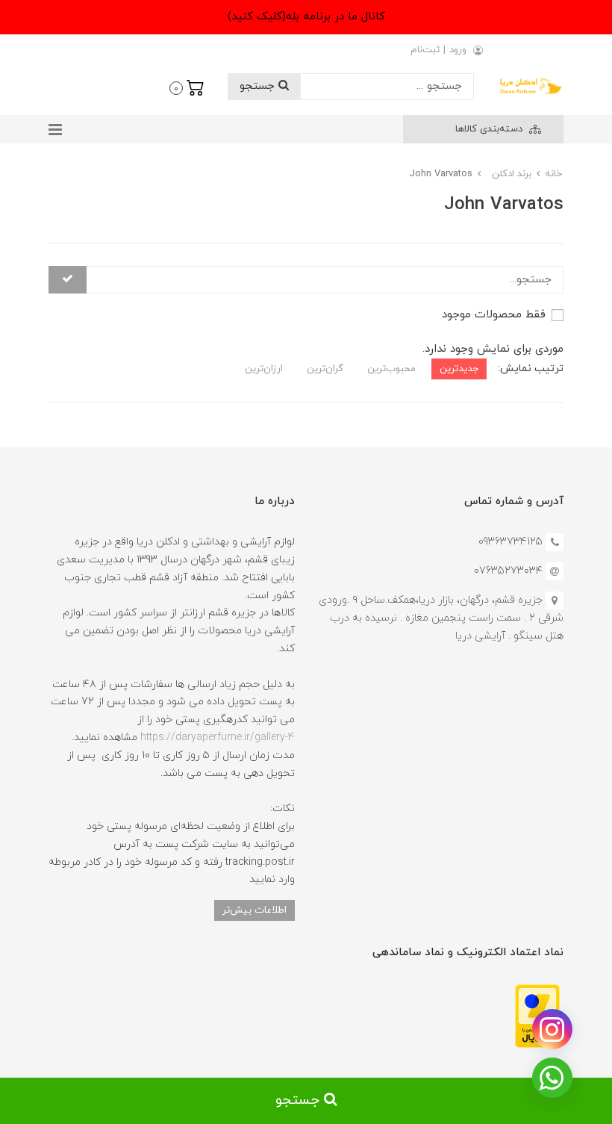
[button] (187, 86)
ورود (457, 50)
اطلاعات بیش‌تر (254, 910)
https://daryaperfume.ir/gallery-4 (217, 737)
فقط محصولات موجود (494, 315)
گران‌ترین (325, 368)
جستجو (259, 86)
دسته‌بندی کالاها (490, 129)
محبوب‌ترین (391, 368)
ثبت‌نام (425, 50)
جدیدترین (459, 368)
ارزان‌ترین (264, 368)
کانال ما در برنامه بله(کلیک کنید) (306, 17)
